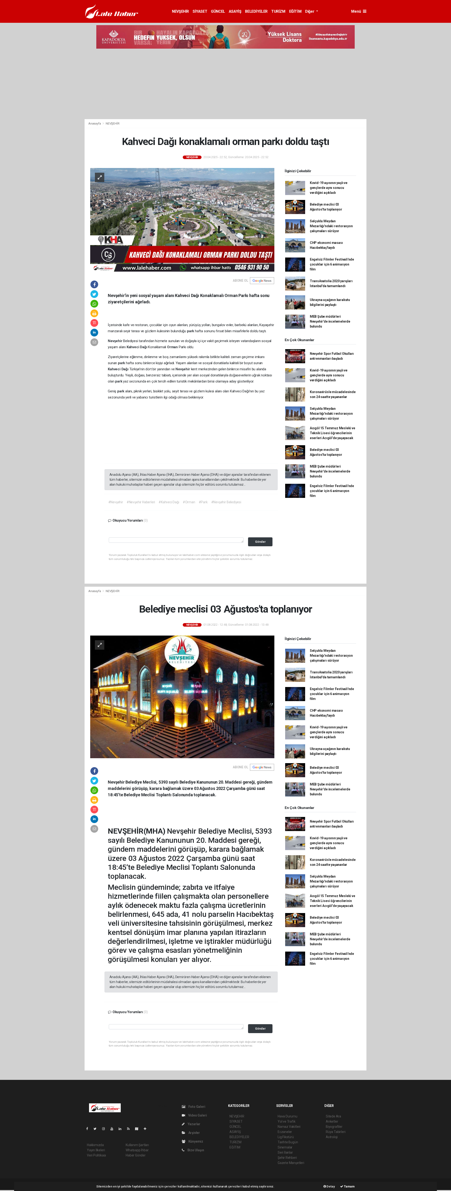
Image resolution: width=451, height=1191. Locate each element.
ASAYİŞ (235, 11)
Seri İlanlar (285, 1152)
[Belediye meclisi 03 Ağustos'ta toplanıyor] (182, 696)
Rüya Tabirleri (335, 1132)
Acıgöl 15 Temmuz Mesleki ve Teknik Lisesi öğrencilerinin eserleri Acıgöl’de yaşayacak (332, 433)
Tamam (349, 1186)
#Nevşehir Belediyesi (226, 502)
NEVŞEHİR (180, 11)
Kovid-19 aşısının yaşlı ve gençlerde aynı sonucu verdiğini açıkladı (328, 188)
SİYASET (200, 11)
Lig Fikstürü (286, 1137)
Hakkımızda (95, 1145)
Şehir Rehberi (287, 1158)
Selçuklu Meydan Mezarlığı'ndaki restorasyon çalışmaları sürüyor (331, 226)
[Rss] (130, 1129)
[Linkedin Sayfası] (122, 1129)
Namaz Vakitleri (289, 1127)
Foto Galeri (196, 1107)
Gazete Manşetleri (291, 1163)
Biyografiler (334, 1127)
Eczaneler (285, 1132)
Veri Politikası (96, 1155)
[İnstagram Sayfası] (105, 1129)
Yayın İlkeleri (96, 1150)
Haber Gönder (136, 1155)
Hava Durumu (287, 1116)
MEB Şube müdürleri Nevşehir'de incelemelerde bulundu (330, 321)
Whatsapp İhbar (137, 1150)
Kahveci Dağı (137, 347)
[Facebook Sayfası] (89, 1129)
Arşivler (194, 1133)
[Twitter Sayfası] (96, 1129)
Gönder (260, 541)
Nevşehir (115, 341)
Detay (330, 1186)
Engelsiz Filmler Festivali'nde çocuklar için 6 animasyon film (332, 264)
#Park (203, 502)
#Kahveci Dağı (169, 502)
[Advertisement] (225, 84)
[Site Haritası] (138, 1129)
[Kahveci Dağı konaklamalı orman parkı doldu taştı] (182, 219)
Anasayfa (94, 123)
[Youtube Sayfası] (113, 1129)
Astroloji (332, 1137)
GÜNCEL (218, 11)
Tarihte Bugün (288, 1142)
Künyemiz (195, 1141)
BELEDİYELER (256, 11)
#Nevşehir (115, 502)
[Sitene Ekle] (147, 1129)
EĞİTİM (295, 11)
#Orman (189, 502)
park (191, 331)
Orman (173, 347)
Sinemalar (285, 1147)
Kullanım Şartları (137, 1145)
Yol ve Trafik (286, 1121)
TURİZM (278, 11)
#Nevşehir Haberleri (141, 502)
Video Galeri (197, 1115)
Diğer (310, 11)
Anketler (332, 1121)
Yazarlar (193, 1124)
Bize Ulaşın (195, 1150)
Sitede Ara (333, 1116)
